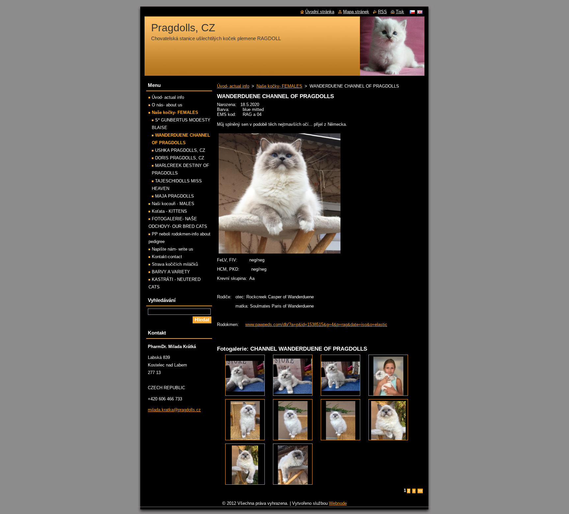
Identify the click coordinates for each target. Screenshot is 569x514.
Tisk (400, 11)
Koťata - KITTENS (169, 211)
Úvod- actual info (233, 86)
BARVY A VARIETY (171, 271)
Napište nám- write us (172, 249)
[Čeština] (412, 11)
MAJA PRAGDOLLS (174, 196)
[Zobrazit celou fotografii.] (245, 375)
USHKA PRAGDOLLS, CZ (180, 150)
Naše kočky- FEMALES (279, 86)
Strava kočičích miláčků (175, 264)
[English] (419, 11)
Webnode (338, 503)
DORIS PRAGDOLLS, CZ (179, 157)
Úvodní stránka (319, 11)
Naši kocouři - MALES (173, 203)
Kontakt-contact (167, 256)
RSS (382, 11)
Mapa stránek (356, 11)
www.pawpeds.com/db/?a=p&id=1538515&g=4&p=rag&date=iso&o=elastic (316, 324)
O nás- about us (167, 104)
